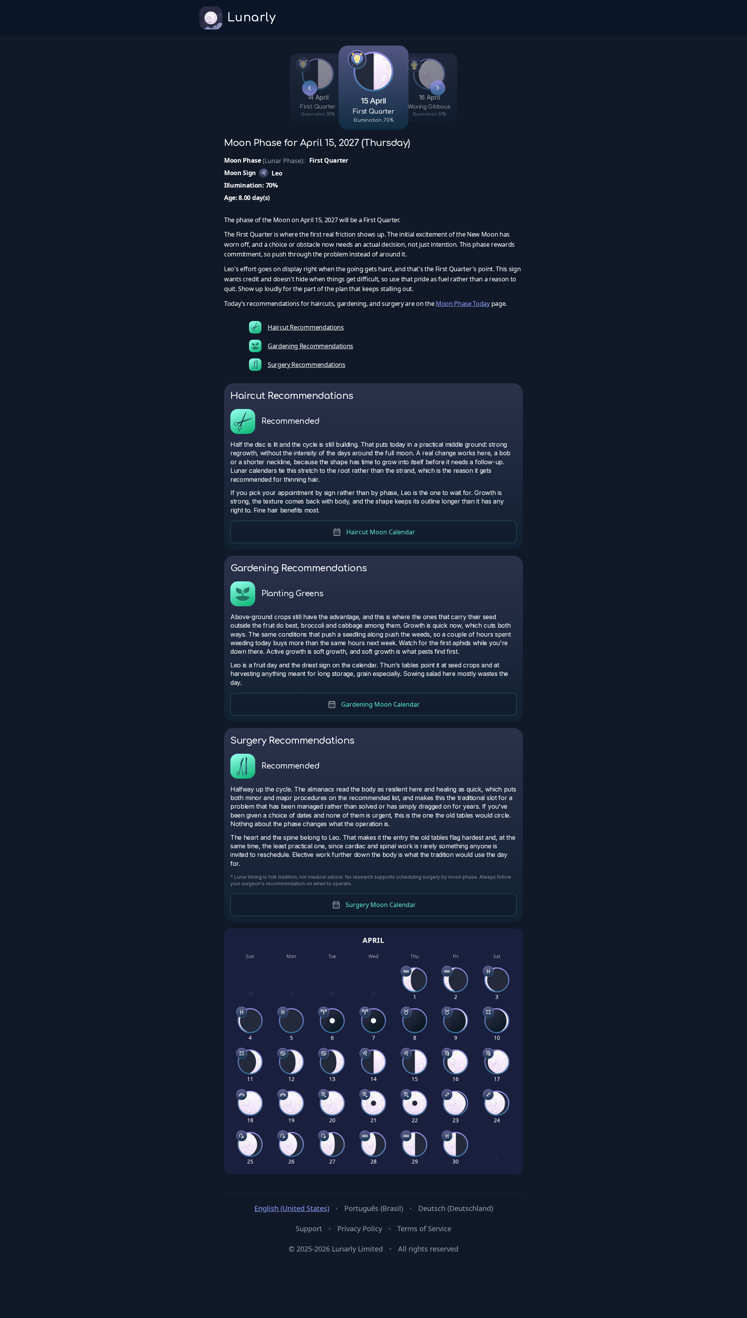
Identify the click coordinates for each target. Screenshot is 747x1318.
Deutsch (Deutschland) (455, 1208)
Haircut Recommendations (306, 327)
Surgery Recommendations (306, 364)
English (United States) (291, 1208)
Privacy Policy (359, 1228)
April (374, 940)
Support (309, 1228)
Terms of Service (424, 1228)
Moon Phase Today (463, 303)
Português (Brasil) (373, 1208)
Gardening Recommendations (310, 346)
